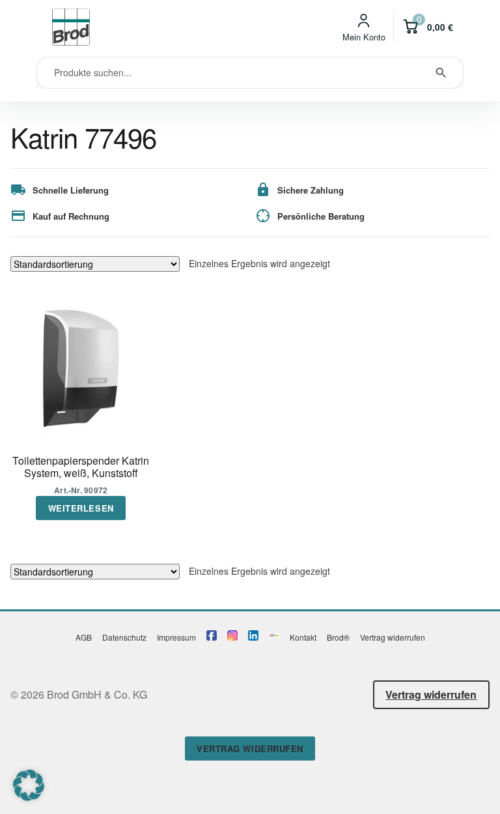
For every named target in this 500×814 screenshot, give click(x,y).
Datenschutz (124, 637)
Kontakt (303, 637)
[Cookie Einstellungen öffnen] (28, 796)
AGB (84, 637)
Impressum (176, 637)
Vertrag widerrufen (392, 637)
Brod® (338, 637)
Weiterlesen (81, 508)
